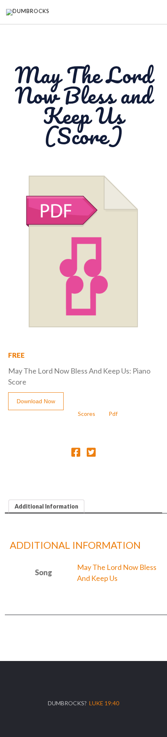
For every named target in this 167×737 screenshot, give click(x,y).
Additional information (46, 506)
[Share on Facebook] (76, 453)
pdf (113, 413)
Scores (86, 413)
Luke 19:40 (104, 703)
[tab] (46, 506)
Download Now (36, 401)
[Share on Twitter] (91, 453)
